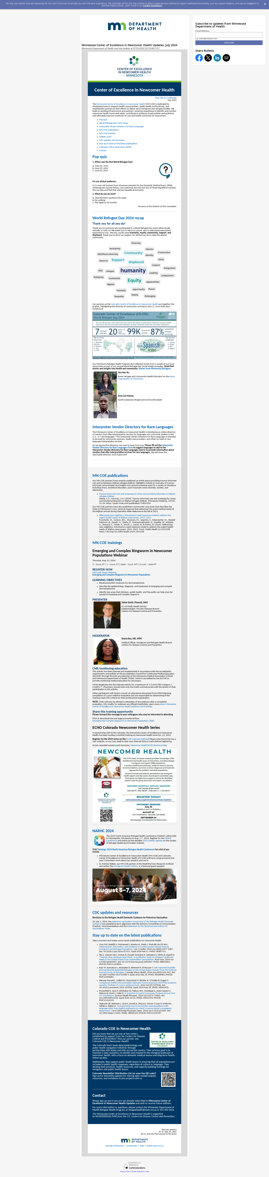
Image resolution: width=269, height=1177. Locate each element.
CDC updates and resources (112, 140)
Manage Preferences (115, 1146)
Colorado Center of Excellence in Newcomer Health (134, 304)
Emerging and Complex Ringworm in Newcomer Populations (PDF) (123, 721)
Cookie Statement (152, 5)
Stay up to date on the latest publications (118, 144)
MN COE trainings (107, 133)
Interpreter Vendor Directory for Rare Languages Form (132, 446)
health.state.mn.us (155, 1146)
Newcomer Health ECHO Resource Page (148, 745)
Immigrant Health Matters (126, 866)
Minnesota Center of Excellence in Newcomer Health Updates (131, 1102)
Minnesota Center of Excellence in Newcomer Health (120, 104)
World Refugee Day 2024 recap (113, 123)
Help (142, 1146)
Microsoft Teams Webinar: (121, 573)
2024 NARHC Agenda (153, 841)
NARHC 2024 (105, 137)
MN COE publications (109, 130)
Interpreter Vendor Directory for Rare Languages (121, 126)
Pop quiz (103, 120)
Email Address (202, 31)
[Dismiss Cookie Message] (265, 4)
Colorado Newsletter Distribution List (112, 1073)
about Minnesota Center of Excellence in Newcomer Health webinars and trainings (134, 705)
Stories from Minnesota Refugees (155, 369)
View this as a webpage (166, 98)
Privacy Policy (125, 1171)
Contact (102, 150)
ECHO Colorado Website (137, 739)
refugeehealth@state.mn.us (142, 1110)
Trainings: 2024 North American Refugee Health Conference (126, 850)
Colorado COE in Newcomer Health (115, 147)
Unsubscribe (132, 1146)
